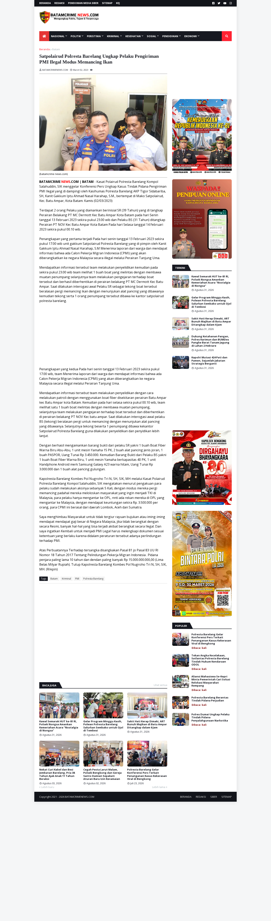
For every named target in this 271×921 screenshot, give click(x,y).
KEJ (118, 3)
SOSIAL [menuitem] (151, 36)
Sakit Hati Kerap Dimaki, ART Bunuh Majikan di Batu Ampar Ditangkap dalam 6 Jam (147, 724)
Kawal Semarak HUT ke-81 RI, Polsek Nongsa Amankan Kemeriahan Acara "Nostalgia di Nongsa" (58, 726)
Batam (56, 49)
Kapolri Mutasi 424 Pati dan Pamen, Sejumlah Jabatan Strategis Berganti (209, 360)
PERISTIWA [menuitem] (94, 36)
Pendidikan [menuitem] (170, 36)
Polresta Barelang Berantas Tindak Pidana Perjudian (209, 699)
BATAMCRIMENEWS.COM (79, 797)
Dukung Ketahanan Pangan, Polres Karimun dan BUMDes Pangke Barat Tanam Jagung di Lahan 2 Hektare (210, 341)
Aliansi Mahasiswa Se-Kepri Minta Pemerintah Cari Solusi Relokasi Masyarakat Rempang (210, 681)
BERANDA (45, 3)
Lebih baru (47, 787)
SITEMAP (107, 3)
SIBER (213, 797)
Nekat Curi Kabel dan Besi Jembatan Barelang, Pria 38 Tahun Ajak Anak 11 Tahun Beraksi (57, 774)
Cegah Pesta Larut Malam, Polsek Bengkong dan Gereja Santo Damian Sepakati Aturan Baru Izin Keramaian (102, 774)
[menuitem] (44, 36)
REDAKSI (59, 3)
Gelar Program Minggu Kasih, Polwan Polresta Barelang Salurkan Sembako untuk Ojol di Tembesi (103, 726)
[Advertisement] (172, 19)
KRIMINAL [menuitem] (113, 36)
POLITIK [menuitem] (76, 36)
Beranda (44, 49)
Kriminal (66, 578)
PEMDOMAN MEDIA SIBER (83, 3)
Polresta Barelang (93, 578)
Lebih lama (158, 787)
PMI (77, 578)
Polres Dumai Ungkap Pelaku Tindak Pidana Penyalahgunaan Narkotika (210, 717)
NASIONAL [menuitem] (57, 36)
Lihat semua (160, 685)
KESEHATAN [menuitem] (133, 36)
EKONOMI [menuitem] (190, 36)
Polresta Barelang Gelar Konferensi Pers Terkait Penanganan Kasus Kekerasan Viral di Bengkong (147, 774)
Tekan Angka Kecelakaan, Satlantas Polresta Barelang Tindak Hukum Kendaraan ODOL (210, 660)
